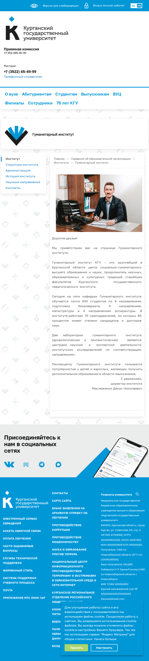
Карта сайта (61, 500)
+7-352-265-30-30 (15, 52)
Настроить (104, 648)
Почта (8, 590)
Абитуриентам (36, 94)
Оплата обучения (17, 538)
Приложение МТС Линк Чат (24, 597)
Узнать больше (105, 639)
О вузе (11, 94)
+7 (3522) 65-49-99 (20, 71)
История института (20, 176)
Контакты (13, 188)
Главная (59, 158)
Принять (76, 648)
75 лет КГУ (67, 102)
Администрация (18, 170)
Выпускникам (95, 94)
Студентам (66, 94)
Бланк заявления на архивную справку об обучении (69, 513)
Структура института (22, 164)
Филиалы (14, 102)
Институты (61, 162)
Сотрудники (40, 102)
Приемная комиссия (21, 49)
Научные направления (23, 182)
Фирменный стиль (18, 570)
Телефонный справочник (23, 76)
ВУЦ (117, 94)
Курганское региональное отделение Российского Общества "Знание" (73, 597)
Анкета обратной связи (22, 531)
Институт (13, 159)
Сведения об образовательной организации (101, 158)
